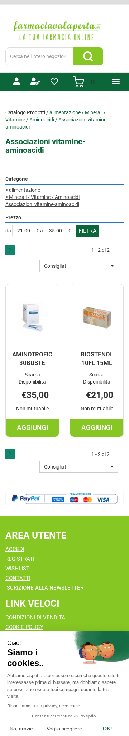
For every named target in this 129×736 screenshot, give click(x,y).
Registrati (19, 559)
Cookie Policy (24, 627)
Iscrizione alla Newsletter (44, 588)
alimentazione (65, 112)
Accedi (14, 549)
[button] (78, 266)
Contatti (17, 578)
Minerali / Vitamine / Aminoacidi (42, 197)
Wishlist (17, 568)
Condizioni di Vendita (35, 617)
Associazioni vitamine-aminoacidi (42, 204)
